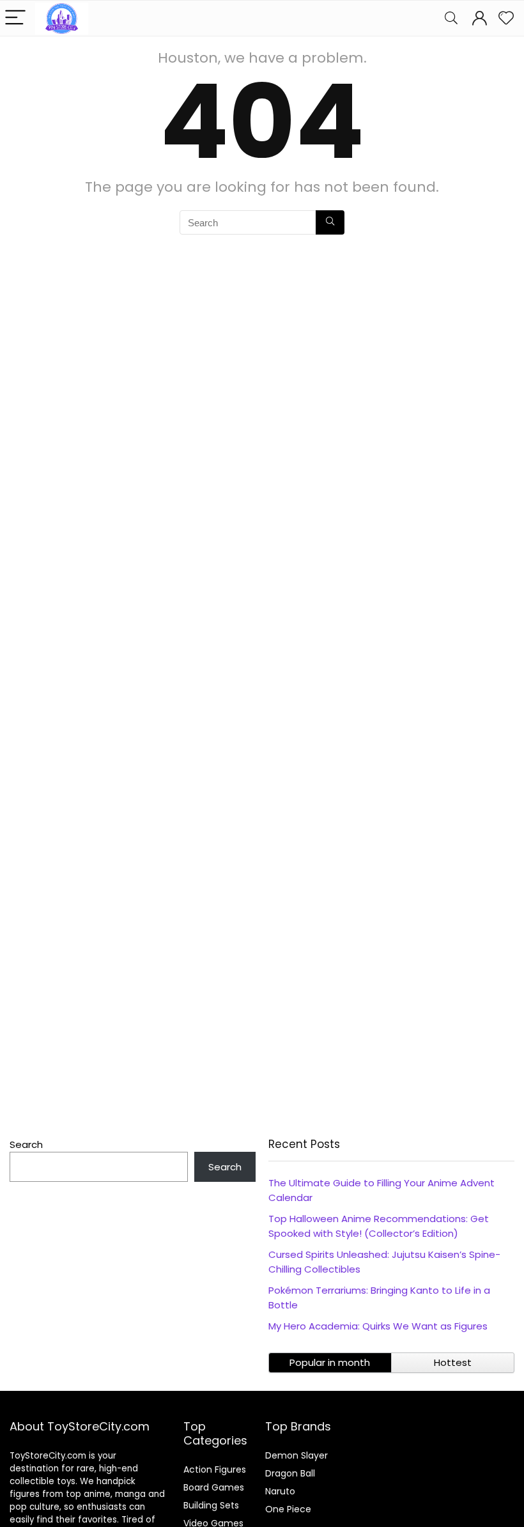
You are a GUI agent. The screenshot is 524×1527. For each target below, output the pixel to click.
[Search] (451, 18)
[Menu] (15, 18)
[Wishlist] (506, 18)
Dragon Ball (290, 1473)
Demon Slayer (296, 1455)
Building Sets (211, 1505)
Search (26, 1144)
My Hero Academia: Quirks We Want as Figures (378, 1326)
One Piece (288, 1509)
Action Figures (214, 1469)
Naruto (280, 1491)
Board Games (213, 1487)
